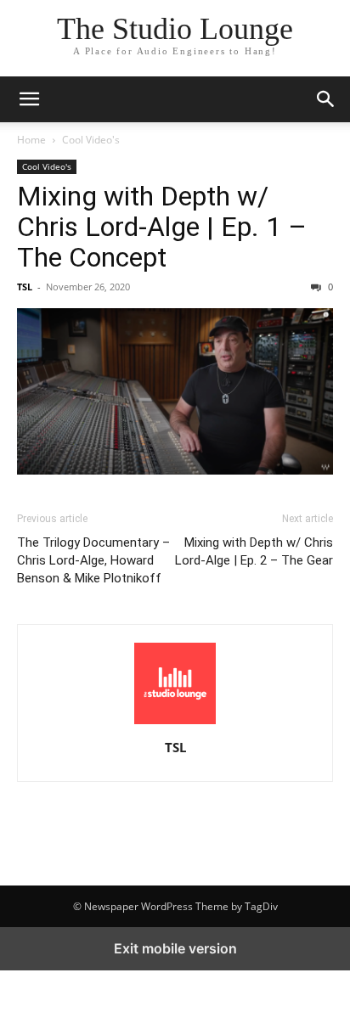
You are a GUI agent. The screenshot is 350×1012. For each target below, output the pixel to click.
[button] (29, 99)
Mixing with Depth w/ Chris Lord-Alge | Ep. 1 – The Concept (162, 226)
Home (31, 139)
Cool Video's (91, 139)
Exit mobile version (175, 948)
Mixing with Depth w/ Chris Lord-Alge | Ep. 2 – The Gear (254, 551)
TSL (24, 286)
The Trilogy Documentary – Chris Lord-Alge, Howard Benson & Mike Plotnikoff (93, 560)
